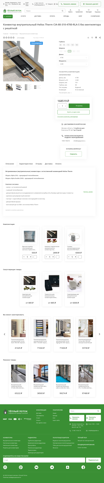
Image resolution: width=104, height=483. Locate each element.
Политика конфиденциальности (12, 477)
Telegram (49, 4)
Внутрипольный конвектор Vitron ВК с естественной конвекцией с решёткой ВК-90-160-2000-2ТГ (40, 388)
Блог (54, 418)
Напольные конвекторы (10, 445)
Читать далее (88, 192)
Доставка (48, 164)
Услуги (38, 418)
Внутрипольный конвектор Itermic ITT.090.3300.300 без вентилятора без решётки (17, 388)
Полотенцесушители (61, 437)
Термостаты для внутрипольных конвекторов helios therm (50, 296)
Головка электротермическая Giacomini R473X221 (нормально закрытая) (74, 249)
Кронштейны (32, 445)
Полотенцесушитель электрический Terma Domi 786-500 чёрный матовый (18, 342)
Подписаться (93, 460)
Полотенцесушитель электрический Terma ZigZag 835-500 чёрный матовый (63, 342)
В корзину (79, 106)
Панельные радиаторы (35, 448)
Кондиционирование (86, 444)
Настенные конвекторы (10, 443)
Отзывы (39, 164)
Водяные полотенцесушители (62, 440)
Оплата (58, 164)
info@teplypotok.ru (39, 5)
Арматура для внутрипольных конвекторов (27, 295)
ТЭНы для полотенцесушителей (62, 445)
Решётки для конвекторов (11, 448)
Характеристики (26, 164)
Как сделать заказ (41, 423)
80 (60, 45)
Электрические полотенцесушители (63, 443)
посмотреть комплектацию (69, 72)
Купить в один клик (73, 112)
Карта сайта (56, 420)
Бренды (66, 16)
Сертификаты (40, 415)
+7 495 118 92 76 (38, 3)
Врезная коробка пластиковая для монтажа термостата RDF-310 (28, 249)
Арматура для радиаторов (35, 452)
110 (68, 45)
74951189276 (66, 141)
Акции (54, 413)
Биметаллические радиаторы (37, 443)
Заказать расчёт (92, 4)
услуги (23, 16)
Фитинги (55, 448)
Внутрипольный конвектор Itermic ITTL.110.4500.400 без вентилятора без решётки (84, 388)
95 (64, 45)
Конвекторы (14, 34)
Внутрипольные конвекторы (29, 34)
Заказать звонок (69, 4)
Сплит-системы (82, 447)
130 (72, 45)
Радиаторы (32, 437)
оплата (52, 16)
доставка (37, 16)
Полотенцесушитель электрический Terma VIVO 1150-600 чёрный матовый (40, 342)
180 (77, 45)
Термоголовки (32, 450)
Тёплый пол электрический (86, 440)
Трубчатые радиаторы (34, 440)
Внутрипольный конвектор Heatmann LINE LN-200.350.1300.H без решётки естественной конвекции (63, 388)
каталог (9, 16)
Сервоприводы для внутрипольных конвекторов (73, 295)
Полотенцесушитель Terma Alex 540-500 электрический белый (85, 341)
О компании (95, 16)
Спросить (73, 154)
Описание (10, 164)
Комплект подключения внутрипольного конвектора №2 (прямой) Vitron (52, 249)
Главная (5, 34)
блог (80, 16)
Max (56, 4)
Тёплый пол (82, 437)
